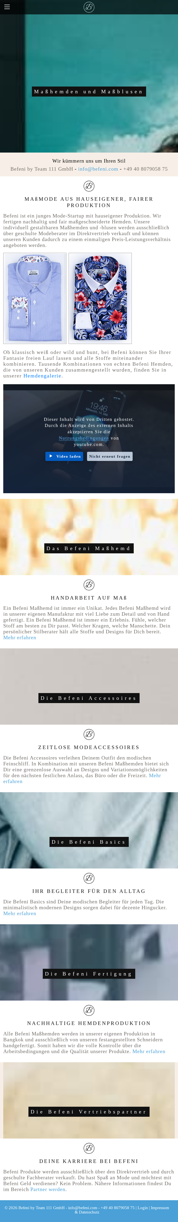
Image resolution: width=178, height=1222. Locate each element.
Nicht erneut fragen (109, 456)
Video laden (68, 456)
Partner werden (47, 1189)
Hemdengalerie (42, 376)
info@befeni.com (98, 169)
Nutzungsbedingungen (84, 438)
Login (143, 1207)
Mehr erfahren (19, 637)
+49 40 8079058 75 (145, 169)
